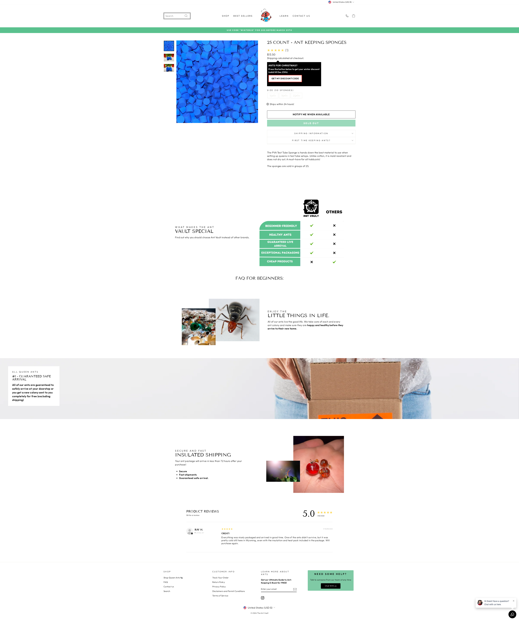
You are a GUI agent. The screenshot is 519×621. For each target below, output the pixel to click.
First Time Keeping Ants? (311, 140)
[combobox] (174, 16)
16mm (273, 95)
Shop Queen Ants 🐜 (173, 577)
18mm (284, 95)
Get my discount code (285, 78)
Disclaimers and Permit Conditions (228, 591)
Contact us (169, 586)
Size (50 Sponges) (280, 90)
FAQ (166, 582)
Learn (284, 15)
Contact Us (301, 15)
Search (167, 591)
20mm (296, 95)
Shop (225, 15)
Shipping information (311, 133)
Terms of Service (220, 595)
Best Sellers (242, 15)
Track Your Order (220, 577)
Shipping (272, 58)
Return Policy (218, 582)
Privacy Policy (219, 586)
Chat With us (330, 586)
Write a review (192, 515)
